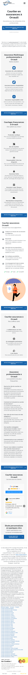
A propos (12, 607)
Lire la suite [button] (9, 509)
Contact (17, 607)
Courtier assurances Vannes (7, 621)
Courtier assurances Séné (7, 624)
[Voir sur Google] (7, 499)
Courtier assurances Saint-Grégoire (9, 655)
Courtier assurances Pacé (7, 652)
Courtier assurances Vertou (7, 614)
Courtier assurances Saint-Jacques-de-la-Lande (12, 649)
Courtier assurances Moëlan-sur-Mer (9, 632)
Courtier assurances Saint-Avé (8, 622)
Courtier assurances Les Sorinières (9, 618)
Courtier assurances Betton (7, 651)
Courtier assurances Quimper (7, 635)
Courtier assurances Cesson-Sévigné (9, 648)
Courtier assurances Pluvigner (8, 628)
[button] (4, 506)
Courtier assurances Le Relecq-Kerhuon (10, 644)
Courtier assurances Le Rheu (7, 656)
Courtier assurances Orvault (7, 612)
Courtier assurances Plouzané (8, 642)
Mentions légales (5, 607)
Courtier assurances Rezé (7, 611)
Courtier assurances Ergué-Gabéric (9, 636)
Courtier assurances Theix (7, 625)
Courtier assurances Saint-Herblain (9, 610)
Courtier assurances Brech (7, 629)
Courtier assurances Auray (7, 627)
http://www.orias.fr (21, 554)
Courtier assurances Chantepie (8, 653)
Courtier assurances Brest (7, 638)
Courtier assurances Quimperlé (8, 631)
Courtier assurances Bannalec (8, 634)
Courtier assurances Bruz (6, 646)
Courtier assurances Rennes (7, 645)
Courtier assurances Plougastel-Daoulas (10, 641)
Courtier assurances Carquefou (8, 617)
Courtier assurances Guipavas (8, 639)
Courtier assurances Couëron (7, 615)
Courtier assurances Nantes (7, 608)
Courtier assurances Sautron (7, 619)
